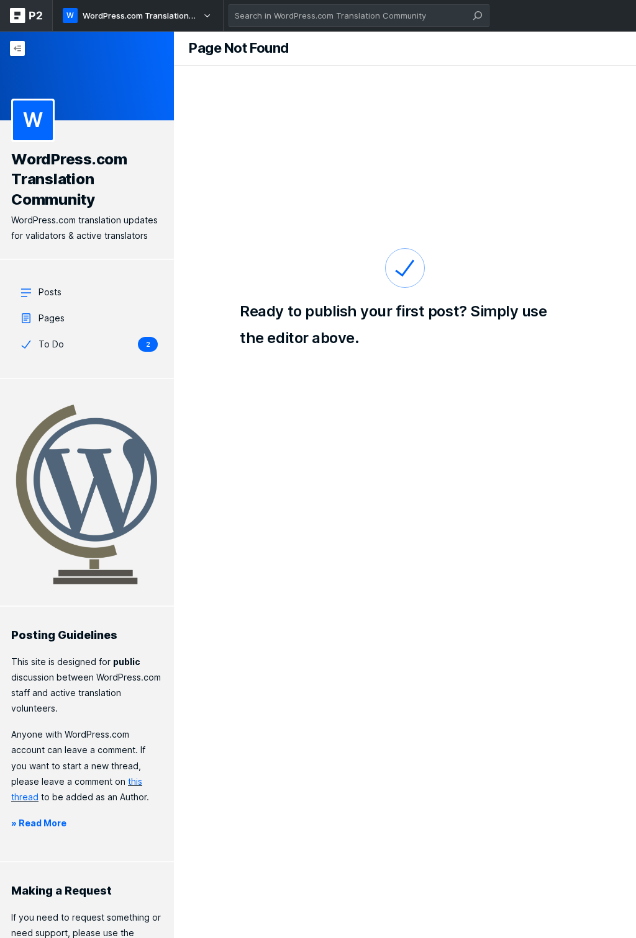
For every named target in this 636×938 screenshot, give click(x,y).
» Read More (38, 823)
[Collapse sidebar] (17, 48)
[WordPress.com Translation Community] (87, 75)
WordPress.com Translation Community (69, 179)
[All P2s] (26, 15)
